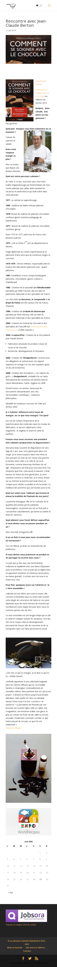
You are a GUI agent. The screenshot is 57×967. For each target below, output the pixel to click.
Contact (27, 951)
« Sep (10, 892)
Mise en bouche (14, 947)
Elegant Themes (23, 963)
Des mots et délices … (36, 947)
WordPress (43, 963)
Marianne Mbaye (13, 728)
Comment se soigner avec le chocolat (42, 93)
